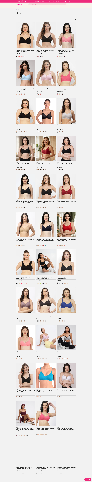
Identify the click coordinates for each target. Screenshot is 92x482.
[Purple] (61, 473)
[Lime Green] (42, 131)
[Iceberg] (23, 169)
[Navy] (40, 56)
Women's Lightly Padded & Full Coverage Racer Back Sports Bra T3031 (45, 353)
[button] (76, 4)
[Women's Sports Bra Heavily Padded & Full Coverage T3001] (66, 338)
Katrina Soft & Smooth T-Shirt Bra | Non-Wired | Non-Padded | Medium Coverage (45, 391)
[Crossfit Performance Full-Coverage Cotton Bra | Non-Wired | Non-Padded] (46, 35)
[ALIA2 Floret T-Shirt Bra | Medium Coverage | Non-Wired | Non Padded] (25, 300)
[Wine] (64, 56)
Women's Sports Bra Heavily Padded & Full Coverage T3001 (66, 353)
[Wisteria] (62, 131)
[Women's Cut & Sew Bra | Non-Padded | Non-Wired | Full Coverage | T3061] (25, 375)
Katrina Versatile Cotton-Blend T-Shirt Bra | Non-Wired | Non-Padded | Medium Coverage (66, 164)
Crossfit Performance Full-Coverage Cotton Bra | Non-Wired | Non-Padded (45, 51)
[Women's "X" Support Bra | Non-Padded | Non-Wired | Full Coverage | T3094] (46, 186)
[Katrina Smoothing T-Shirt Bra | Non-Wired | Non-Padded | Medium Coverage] (66, 375)
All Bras (19, 9)
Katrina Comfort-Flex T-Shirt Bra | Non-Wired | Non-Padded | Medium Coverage (66, 202)
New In (17, 7)
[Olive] (59, 473)
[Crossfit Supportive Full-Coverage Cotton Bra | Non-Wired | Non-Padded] (66, 73)
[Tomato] (61, 56)
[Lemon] (19, 283)
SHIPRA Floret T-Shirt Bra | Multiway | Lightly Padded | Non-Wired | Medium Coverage (66, 468)
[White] (24, 56)
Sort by (17, 19)
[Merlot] (37, 169)
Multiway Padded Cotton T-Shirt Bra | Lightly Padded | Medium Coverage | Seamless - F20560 (45, 240)
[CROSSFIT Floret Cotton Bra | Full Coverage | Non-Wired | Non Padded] (66, 111)
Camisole (40, 7)
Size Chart (45, 7)
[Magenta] (19, 56)
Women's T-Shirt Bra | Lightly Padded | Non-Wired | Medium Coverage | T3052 (25, 126)
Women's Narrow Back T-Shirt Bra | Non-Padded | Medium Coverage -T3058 (66, 278)
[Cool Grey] (18, 56)
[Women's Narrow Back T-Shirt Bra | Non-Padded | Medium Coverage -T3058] (66, 262)
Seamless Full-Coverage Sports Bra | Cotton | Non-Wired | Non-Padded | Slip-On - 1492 (45, 278)
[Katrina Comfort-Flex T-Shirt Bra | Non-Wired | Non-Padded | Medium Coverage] (66, 186)
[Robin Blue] (45, 169)
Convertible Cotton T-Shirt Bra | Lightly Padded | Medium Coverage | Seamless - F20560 (66, 51)
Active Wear (36, 7)
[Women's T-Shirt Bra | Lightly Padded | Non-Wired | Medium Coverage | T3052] (25, 111)
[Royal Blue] (42, 94)
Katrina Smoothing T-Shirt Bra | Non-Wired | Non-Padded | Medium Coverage (66, 391)
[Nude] (42, 56)
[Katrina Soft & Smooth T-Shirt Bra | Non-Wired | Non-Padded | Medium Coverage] (46, 375)
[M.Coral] (18, 94)
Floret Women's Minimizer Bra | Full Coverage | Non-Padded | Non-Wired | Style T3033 (25, 164)
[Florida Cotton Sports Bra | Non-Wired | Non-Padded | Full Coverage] (25, 262)
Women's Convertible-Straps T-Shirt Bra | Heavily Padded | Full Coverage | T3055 (25, 51)
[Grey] (40, 321)
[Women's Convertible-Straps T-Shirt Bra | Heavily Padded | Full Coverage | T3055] (25, 35)
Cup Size (54, 7)
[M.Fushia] (19, 94)
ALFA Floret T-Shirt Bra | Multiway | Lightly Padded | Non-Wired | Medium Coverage (45, 429)
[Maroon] (24, 207)
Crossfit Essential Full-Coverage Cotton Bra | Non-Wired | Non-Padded (45, 89)
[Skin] (23, 56)
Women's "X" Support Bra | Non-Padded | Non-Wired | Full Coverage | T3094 (45, 202)
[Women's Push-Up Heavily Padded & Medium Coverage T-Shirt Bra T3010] (46, 111)
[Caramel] (61, 131)
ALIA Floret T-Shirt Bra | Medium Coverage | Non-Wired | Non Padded (25, 240)
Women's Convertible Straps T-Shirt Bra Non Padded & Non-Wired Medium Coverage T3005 (44, 316)
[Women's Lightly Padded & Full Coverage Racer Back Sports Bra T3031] (46, 338)
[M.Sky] (16, 94)
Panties (30, 7)
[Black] (16, 56)
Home (16, 9)
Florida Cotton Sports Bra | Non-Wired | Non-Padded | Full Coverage (24, 278)
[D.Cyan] (21, 169)
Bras (25, 7)
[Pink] (37, 94)
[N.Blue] (21, 131)
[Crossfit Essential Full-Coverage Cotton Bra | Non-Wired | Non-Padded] (46, 73)
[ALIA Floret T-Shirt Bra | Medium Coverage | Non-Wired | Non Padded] (25, 224)
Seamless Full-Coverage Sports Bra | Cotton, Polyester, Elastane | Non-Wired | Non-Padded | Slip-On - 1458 (25, 429)
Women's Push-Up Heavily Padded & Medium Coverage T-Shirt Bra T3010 (44, 126)
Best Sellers (21, 7)
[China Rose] (18, 169)
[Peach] (40, 245)
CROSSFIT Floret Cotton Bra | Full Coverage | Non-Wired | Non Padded (66, 126)
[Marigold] (26, 169)
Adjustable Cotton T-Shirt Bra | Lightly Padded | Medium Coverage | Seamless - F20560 (24, 202)
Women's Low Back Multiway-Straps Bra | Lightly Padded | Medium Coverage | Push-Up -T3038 (24, 468)
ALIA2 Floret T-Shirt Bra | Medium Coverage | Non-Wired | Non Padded (25, 316)
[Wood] (16, 321)
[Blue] (38, 131)
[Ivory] (57, 131)
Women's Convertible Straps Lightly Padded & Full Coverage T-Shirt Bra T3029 (45, 468)
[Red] (21, 94)
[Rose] (21, 56)
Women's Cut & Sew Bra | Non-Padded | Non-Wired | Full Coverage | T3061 (25, 391)
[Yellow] (61, 396)
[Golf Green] (18, 245)
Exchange (49, 7)
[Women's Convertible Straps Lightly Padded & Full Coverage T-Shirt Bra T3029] (46, 452)
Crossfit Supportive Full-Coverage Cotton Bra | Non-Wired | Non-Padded (65, 89)
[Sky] (26, 435)
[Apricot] (59, 131)
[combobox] (47, 4)
